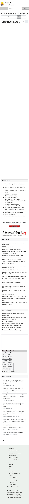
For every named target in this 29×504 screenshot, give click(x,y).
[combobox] (15, 8)
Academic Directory (13, 459)
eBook (10, 468)
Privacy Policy (13, 480)
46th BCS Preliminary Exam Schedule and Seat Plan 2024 (11, 21)
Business (11, 464)
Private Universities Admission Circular (14, 207)
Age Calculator (12, 455)
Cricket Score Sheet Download (12, 204)
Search (26, 8)
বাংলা (27, 2)
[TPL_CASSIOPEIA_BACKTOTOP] (26, 501)
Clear (24, 17)
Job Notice (11, 448)
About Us (12, 475)
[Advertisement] (14, 87)
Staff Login (13, 484)
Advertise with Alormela (14, 473)
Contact (12, 482)
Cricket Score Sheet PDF (11, 214)
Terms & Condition (14, 477)
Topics (10, 462)
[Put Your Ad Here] (14, 233)
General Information (14, 451)
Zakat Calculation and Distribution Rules (15, 216)
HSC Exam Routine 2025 (11, 195)
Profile (10, 466)
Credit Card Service (13, 457)
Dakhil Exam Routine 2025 (11, 197)
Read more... (6, 383)
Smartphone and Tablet (14, 453)
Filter (19, 17)
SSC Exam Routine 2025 (11, 194)
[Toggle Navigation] (1, 8)
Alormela (8, 3)
